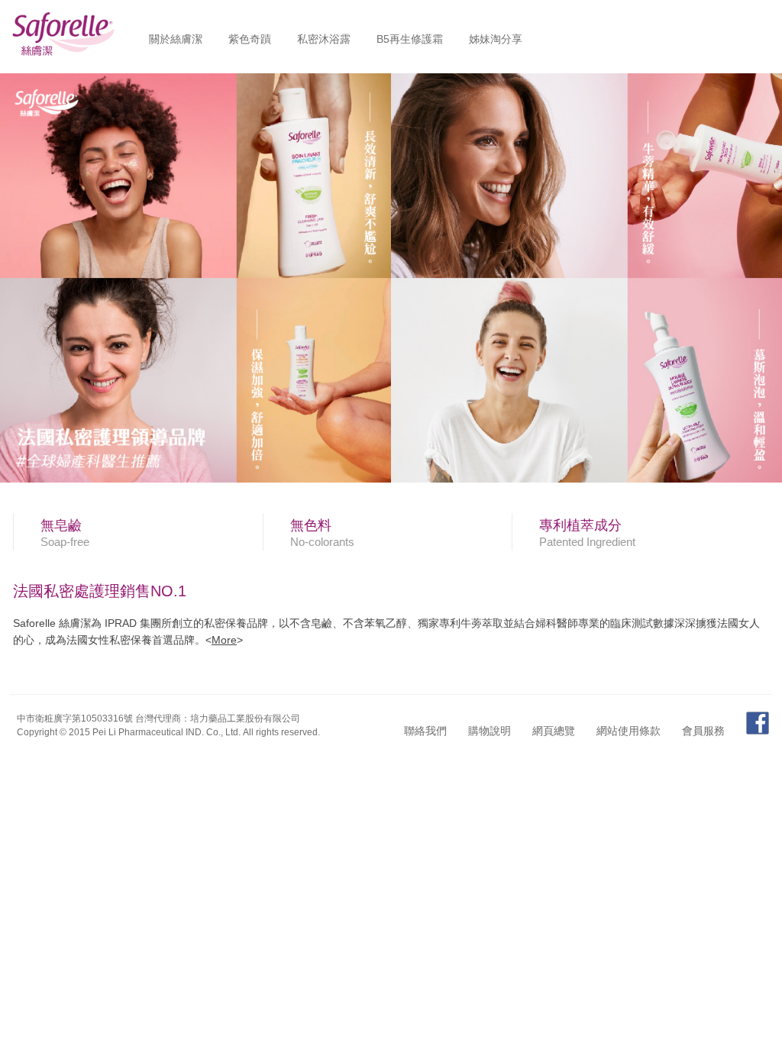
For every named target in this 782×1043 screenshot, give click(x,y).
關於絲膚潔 (175, 39)
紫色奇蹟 (249, 39)
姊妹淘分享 (495, 39)
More (224, 640)
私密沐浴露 (324, 39)
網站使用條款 (628, 731)
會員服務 (703, 731)
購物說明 (489, 731)
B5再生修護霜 (409, 39)
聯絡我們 (425, 731)
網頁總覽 (553, 731)
